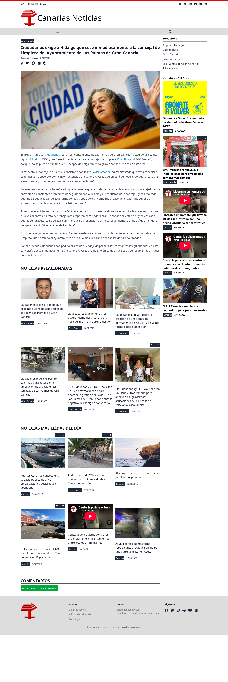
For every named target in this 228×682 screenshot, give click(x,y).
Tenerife (25, 564)
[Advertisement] (100, 658)
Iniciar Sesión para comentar (39, 588)
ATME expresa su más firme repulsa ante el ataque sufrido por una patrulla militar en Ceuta (137, 547)
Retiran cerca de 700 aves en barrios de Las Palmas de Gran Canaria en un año (87, 479)
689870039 (134, 609)
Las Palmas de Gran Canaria (180, 64)
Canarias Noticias (29, 58)
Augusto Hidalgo (173, 45)
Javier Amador (101, 172)
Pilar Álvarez (125, 159)
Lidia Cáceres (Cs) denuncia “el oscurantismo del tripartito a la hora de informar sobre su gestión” (90, 317)
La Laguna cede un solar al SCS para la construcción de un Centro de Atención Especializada (42, 553)
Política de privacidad (81, 614)
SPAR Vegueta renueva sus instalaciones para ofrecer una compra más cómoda (183, 174)
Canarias (25, 494)
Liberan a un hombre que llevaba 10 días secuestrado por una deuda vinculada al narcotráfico (185, 219)
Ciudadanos (52, 154)
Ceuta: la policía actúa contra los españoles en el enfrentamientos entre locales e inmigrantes (88, 538)
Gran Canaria (27, 41)
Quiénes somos (77, 609)
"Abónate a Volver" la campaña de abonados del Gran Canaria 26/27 (183, 122)
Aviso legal (75, 619)
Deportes (167, 130)
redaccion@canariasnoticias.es (141, 613)
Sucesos (72, 549)
